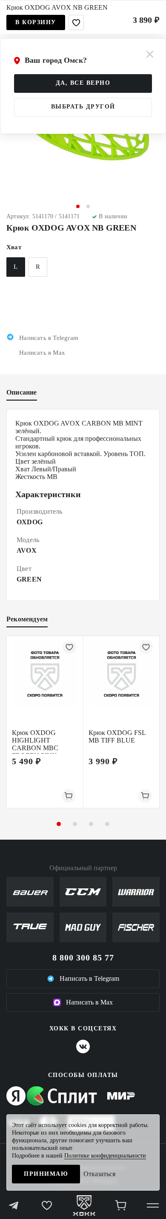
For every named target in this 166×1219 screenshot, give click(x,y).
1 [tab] (78, 206)
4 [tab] (107, 824)
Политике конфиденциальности (105, 1155)
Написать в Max (89, 1002)
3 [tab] (91, 824)
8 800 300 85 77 (83, 957)
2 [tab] (88, 206)
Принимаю (46, 1174)
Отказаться (99, 1173)
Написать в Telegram (89, 978)
